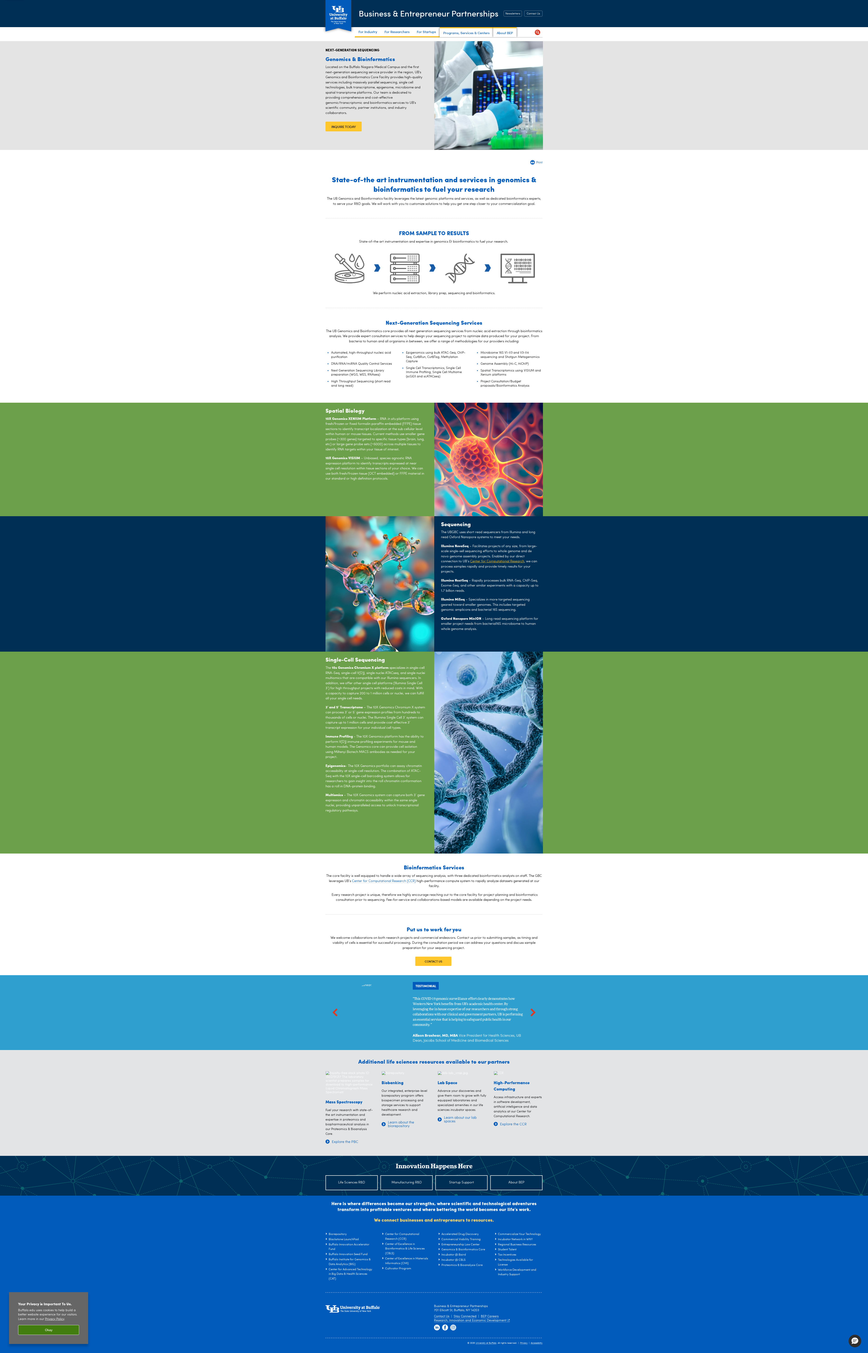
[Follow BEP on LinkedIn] (437, 1328)
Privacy (524, 1343)
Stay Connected (465, 1316)
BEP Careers (490, 1316)
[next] (533, 1012)
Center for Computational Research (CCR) (384, 881)
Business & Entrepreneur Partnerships (428, 13)
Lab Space (447, 1082)
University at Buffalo (486, 1343)
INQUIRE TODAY (343, 126)
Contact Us (533, 13)
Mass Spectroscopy (344, 1102)
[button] (855, 1341)
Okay (48, 1330)
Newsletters (512, 13)
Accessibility (536, 1343)
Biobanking (392, 1082)
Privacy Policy (54, 1319)
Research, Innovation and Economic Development (470, 1320)
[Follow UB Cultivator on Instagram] (453, 1328)
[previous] (335, 1012)
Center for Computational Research (497, 561)
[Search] (537, 32)
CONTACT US (433, 961)
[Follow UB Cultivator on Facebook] (445, 1328)
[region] (48, 1318)
